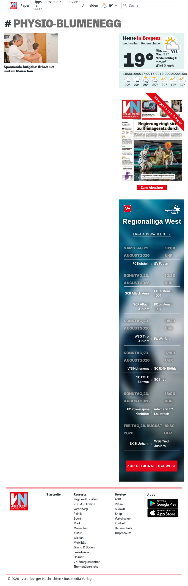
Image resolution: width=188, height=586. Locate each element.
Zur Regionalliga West (151, 466)
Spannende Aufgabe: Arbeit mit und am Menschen (29, 69)
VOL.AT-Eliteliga (84, 504)
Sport (77, 519)
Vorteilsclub (123, 519)
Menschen (81, 528)
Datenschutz (123, 528)
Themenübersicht (86, 567)
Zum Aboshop (152, 187)
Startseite (53, 494)
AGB (118, 499)
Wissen (79, 538)
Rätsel (119, 504)
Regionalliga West (86, 499)
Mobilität (80, 543)
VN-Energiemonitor (87, 562)
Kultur (78, 533)
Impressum (123, 533)
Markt (78, 523)
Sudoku (120, 509)
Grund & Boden (84, 547)
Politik (78, 514)
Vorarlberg (81, 509)
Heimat (79, 557)
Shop (118, 514)
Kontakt (120, 523)
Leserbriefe (81, 552)
